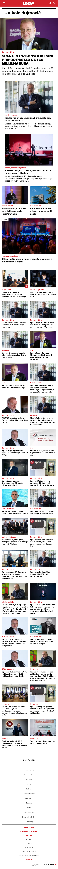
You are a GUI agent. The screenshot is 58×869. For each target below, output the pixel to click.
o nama (29, 839)
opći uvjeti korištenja (29, 851)
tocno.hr (29, 859)
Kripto (29, 784)
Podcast (29, 803)
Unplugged (29, 798)
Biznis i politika (29, 770)
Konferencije (29, 822)
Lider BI (29, 808)
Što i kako (29, 789)
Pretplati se (29, 827)
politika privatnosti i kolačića (29, 855)
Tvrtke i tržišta (29, 775)
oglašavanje (29, 847)
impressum (29, 843)
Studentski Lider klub (29, 817)
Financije (29, 779)
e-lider (29, 835)
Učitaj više (29, 760)
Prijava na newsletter (29, 831)
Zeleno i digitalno (29, 794)
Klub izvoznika (29, 812)
